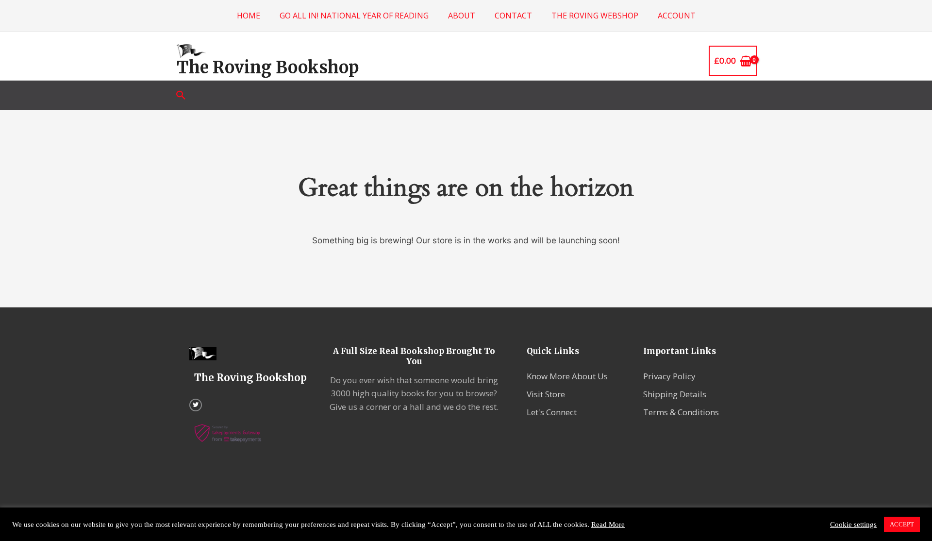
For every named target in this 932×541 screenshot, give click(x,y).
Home (248, 15)
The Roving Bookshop (268, 67)
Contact (513, 15)
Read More (608, 524)
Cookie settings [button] (853, 524)
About (461, 15)
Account (677, 15)
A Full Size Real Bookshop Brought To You (414, 356)
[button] (181, 95)
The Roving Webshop (594, 15)
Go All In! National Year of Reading (354, 15)
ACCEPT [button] (902, 524)
